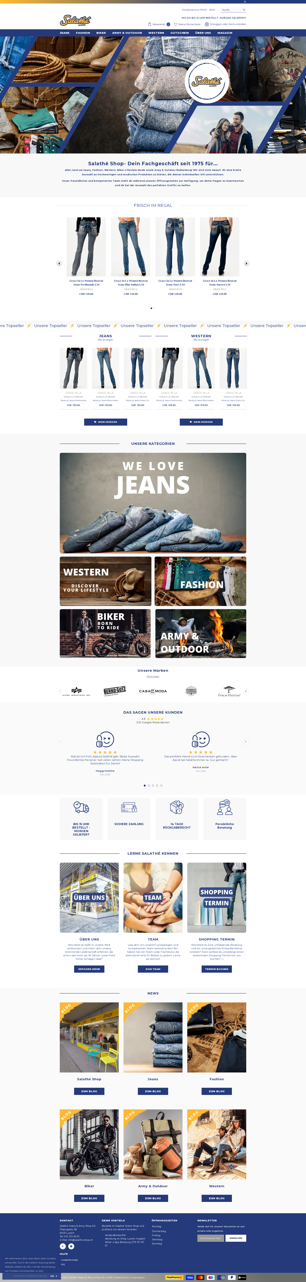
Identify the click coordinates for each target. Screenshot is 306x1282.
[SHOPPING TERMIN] (216, 898)
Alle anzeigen (105, 339)
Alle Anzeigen (201, 339)
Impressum (138, 1277)
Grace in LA (73, 393)
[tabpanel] (105, 753)
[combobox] (231, 9)
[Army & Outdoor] (153, 1144)
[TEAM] (153, 898)
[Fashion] (216, 1037)
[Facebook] (63, 1246)
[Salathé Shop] (89, 1037)
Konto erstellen (237, 24)
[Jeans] (153, 1037)
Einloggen (216, 24)
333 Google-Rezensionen (153, 722)
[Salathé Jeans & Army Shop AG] (153, 503)
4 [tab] (157, 786)
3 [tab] (153, 786)
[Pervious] (59, 263)
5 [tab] (161, 786)
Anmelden (235, 1238)
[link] (153, 94)
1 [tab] (145, 786)
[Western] (216, 1144)
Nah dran (245, 1)
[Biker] (89, 1144)
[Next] (247, 263)
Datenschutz (121, 1277)
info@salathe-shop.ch (80, 1240)
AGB (109, 1277)
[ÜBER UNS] (89, 898)
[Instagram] (71, 1246)
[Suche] (233, 9)
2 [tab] (149, 786)
